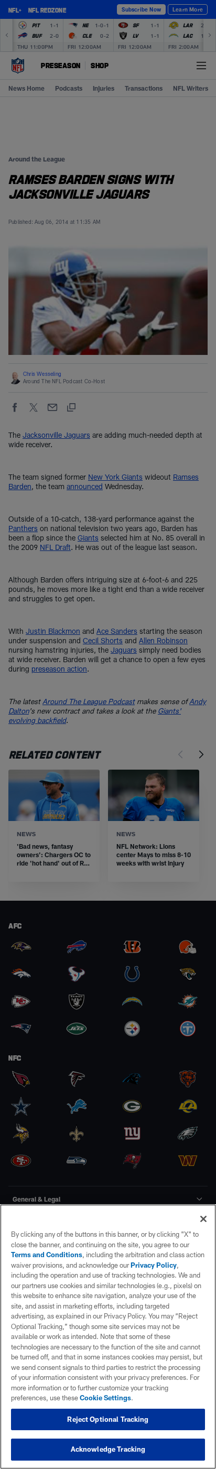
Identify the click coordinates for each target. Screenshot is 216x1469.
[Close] (203, 1218)
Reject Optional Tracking (107, 1419)
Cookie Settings (105, 1398)
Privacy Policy (154, 1265)
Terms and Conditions (46, 1254)
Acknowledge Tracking (108, 1449)
